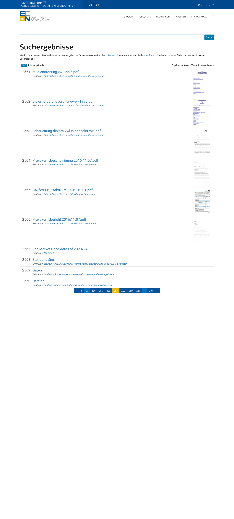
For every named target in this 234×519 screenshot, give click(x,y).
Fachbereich (163, 16)
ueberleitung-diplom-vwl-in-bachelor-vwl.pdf (66, 131)
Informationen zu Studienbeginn (70, 263)
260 (138, 290)
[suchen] (212, 18)
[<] (76, 290)
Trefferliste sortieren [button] (201, 65)
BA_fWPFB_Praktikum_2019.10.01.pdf (62, 190)
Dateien (38, 270)
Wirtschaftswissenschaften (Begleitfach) (93, 274)
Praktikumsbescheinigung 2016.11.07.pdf (65, 160)
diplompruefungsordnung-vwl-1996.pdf (63, 101)
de (90, 4)
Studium (128, 16)
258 (123, 290)
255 (101, 290)
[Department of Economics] (34, 16)
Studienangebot (62, 274)
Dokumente (97, 76)
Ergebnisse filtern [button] (180, 65)
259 (131, 290)
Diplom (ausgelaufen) (79, 76)
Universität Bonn (31, 2)
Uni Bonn (110, 55)
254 (93, 290)
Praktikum (76, 164)
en (97, 4)
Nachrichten (50, 253)
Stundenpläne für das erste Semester (108, 263)
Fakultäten (149, 55)
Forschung (145, 16)
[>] (157, 290)
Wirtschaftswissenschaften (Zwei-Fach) (93, 285)
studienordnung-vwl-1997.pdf (55, 72)
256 (108, 290)
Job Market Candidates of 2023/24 (59, 249)
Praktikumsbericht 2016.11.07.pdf (59, 219)
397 (151, 290)
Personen (180, 16)
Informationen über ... (55, 76)
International (199, 16)
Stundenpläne (43, 260)
